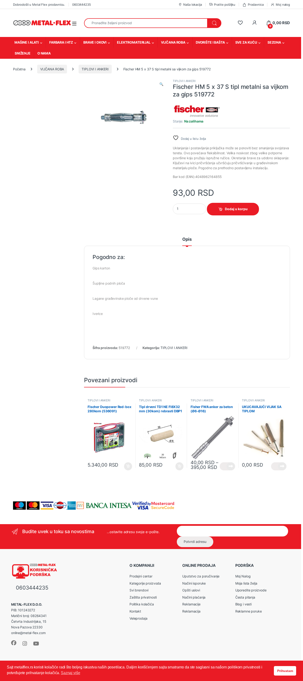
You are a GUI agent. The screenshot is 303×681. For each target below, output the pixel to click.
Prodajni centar (140, 576)
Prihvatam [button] (285, 671)
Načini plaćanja (193, 597)
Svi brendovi (138, 590)
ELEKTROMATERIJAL (134, 42)
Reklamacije (191, 604)
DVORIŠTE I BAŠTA (210, 42)
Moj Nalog (243, 576)
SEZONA (274, 42)
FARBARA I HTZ (61, 42)
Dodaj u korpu (236, 209)
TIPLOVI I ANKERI (95, 69)
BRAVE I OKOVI (95, 42)
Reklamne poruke (248, 611)
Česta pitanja (245, 597)
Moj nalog (283, 4)
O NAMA (44, 53)
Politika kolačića (141, 604)
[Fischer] (196, 111)
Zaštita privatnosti (143, 597)
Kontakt (135, 611)
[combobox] (145, 23)
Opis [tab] (187, 239)
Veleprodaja (138, 618)
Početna (19, 69)
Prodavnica (255, 4)
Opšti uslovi (191, 590)
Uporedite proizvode (251, 590)
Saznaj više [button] (70, 673)
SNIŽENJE (23, 53)
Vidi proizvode (227, 466)
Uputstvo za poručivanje (200, 576)
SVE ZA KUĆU (246, 42)
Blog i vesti (243, 604)
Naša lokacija (192, 4)
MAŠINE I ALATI (26, 42)
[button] (161, 84)
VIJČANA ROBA (173, 42)
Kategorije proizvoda (145, 583)
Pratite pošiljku (224, 4)
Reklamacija (191, 611)
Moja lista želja (246, 583)
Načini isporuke (194, 583)
